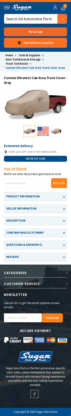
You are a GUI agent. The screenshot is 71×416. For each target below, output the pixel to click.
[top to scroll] (59, 396)
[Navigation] (7, 7)
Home (9, 55)
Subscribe (52, 318)
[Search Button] (62, 19)
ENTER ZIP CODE (35, 158)
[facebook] (34, 394)
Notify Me (59, 183)
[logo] (22, 9)
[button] (35, 31)
